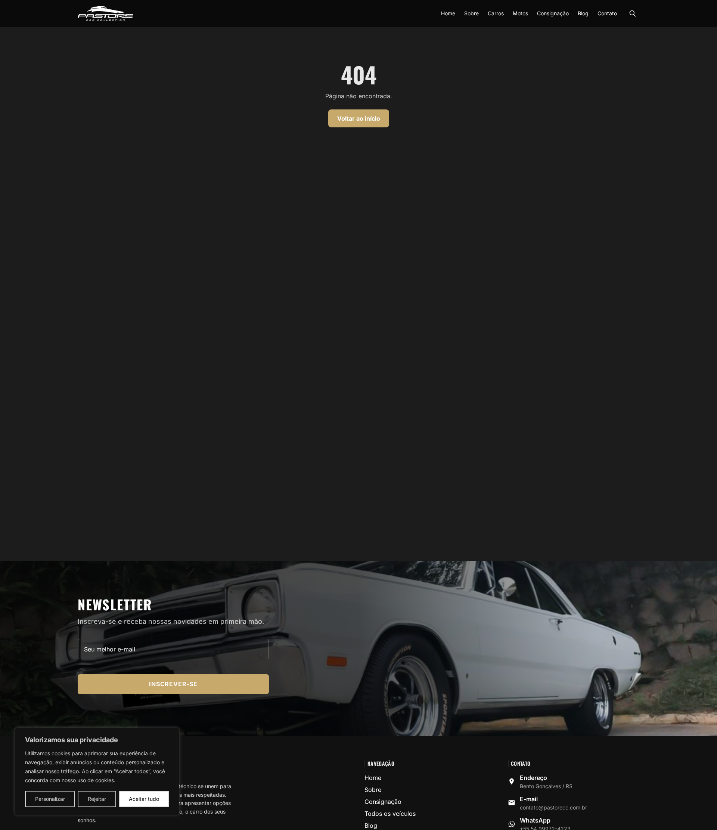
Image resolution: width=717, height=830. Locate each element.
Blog (583, 13)
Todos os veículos (390, 813)
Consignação (553, 13)
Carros (496, 13)
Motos (520, 13)
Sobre (471, 13)
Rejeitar (97, 799)
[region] (97, 771)
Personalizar (50, 799)
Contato (607, 13)
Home (448, 13)
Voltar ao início (358, 118)
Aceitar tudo (144, 799)
